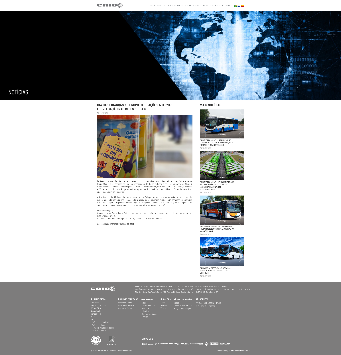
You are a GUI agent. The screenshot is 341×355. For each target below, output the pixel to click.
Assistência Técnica (126, 305)
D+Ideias (94, 316)
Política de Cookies (99, 325)
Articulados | (201, 303)
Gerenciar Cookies (99, 330)
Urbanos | (212, 306)
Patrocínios (146, 317)
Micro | (219, 303)
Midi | (198, 306)
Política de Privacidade (101, 322)
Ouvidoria (145, 308)
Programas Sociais (98, 305)
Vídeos (163, 308)
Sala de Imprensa (148, 305)
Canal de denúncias (149, 314)
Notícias (164, 305)
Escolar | (211, 303)
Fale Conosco (147, 303)
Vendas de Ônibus (125, 303)
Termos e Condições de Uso (103, 328)
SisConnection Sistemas (240, 351)
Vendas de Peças (125, 308)
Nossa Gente (96, 311)
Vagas (176, 303)
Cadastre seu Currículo (183, 305)
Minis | (204, 306)
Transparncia (96, 314)
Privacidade (146, 311)
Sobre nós (95, 303)
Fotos (163, 303)
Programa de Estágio (182, 308)
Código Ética (96, 308)
